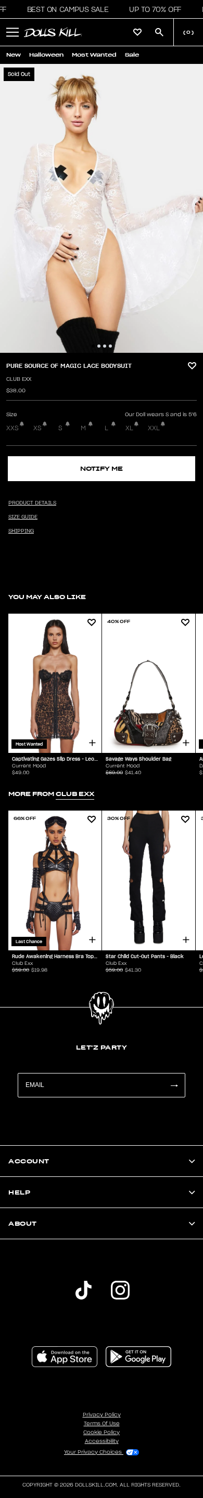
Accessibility (102, 1441)
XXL (154, 428)
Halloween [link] (46, 54)
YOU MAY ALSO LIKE (47, 597)
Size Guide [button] (22, 517)
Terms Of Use (102, 1423)
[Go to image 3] (104, 346)
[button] (64, 9)
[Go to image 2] (98, 346)
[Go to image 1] (93, 346)
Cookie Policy (101, 1432)
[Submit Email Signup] (173, 1085)
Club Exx (18, 379)
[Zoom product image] (101, 208)
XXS (12, 428)
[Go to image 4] (110, 346)
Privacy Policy (102, 1414)
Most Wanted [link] (94, 54)
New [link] (13, 54)
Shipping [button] (21, 531)
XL (129, 428)
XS (37, 428)
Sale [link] (132, 54)
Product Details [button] (32, 503)
